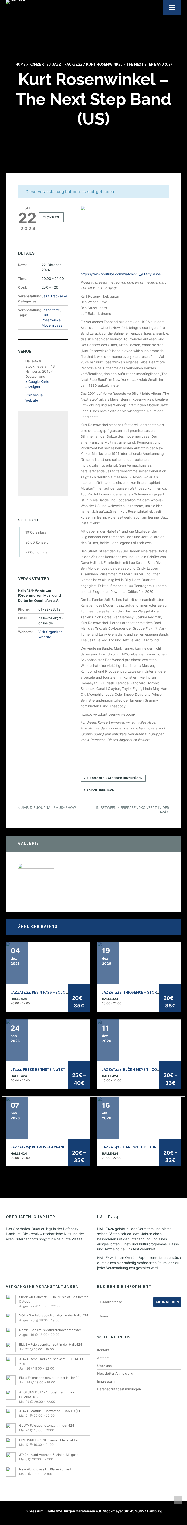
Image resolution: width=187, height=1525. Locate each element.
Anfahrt (103, 1358)
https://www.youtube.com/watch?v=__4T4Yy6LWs (121, 274)
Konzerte (38, 64)
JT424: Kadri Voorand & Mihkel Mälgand (49, 1455)
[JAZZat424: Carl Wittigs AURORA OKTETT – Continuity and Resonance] (139, 1117)
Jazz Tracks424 (67, 64)
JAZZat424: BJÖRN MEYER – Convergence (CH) (144, 1070)
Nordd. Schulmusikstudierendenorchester (50, 1330)
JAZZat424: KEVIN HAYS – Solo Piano (44, 992)
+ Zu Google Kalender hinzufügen (113, 778)
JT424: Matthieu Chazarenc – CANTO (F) (49, 1411)
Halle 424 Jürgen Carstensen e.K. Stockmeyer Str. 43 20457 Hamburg (104, 1511)
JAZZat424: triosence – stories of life (139, 992)
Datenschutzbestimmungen (119, 1389)
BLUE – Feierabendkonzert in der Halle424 (50, 1344)
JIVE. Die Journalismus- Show (47, 807)
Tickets (51, 217)
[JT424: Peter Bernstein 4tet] (48, 1040)
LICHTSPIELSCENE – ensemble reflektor (48, 1440)
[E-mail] (91, 1518)
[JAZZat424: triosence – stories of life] (139, 963)
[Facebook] (85, 1518)
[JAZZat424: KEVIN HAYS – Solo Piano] (48, 963)
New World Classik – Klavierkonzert (45, 1469)
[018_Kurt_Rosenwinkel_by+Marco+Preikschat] (36, 881)
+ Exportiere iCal (99, 789)
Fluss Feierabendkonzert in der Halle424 (49, 1378)
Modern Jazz (52, 325)
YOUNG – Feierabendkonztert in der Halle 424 (53, 1315)
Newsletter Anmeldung (115, 1373)
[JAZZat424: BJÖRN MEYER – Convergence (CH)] (139, 1040)
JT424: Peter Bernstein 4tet (38, 1070)
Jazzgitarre (51, 310)
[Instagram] (103, 1518)
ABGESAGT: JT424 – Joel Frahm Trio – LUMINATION (47, 1395)
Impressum (106, 1381)
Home (20, 64)
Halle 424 (19, 999)
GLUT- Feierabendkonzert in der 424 (46, 1425)
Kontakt (103, 1350)
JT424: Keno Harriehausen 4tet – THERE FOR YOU (52, 1361)
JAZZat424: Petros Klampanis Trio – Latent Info (56, 1147)
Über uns (104, 1366)
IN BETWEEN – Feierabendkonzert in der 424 (132, 809)
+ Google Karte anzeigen (37, 384)
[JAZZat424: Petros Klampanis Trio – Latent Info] (48, 1117)
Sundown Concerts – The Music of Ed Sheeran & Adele (53, 1299)
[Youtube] (97, 1518)
